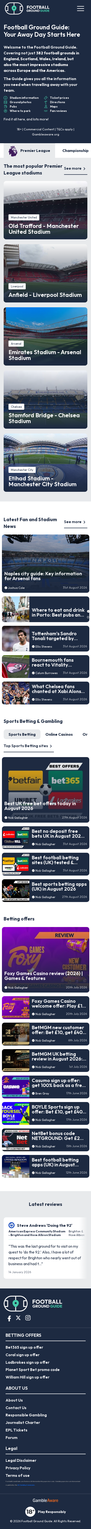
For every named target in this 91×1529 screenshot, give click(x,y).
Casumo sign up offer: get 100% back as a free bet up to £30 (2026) (58, 1083)
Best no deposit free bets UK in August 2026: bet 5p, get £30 (58, 833)
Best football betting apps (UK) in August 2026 (55, 1162)
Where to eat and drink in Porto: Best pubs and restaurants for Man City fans (58, 612)
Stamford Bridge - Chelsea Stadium (44, 418)
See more (73, 168)
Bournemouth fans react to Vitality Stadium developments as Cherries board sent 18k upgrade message (58, 662)
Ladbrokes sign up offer (28, 1362)
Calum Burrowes (46, 673)
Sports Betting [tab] (22, 734)
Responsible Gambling (26, 1414)
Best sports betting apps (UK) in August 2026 (59, 886)
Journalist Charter (23, 1422)
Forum (11, 1437)
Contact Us (16, 1407)
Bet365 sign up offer (24, 1347)
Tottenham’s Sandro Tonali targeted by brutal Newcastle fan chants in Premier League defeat (55, 636)
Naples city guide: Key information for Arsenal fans (43, 576)
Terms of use (18, 1475)
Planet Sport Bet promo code (33, 1369)
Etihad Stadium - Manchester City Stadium (42, 481)
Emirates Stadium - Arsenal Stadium (44, 355)
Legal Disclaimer (21, 1460)
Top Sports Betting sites (26, 745)
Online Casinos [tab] (59, 734)
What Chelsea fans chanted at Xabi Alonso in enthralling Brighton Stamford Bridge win (58, 689)
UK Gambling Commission (26, 1485)
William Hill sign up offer (28, 1377)
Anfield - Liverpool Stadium (45, 295)
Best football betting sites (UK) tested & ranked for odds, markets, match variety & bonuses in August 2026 (58, 860)
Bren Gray (42, 1093)
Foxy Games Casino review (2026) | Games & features (43, 976)
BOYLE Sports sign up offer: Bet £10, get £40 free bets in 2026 (57, 1109)
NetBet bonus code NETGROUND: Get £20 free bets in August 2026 (57, 1136)
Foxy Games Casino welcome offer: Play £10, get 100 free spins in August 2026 (59, 1003)
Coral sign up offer (23, 1354)
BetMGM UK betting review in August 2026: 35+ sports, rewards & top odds (57, 1056)
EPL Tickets (16, 1430)
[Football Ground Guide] (27, 8)
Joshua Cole (16, 588)
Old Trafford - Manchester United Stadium (43, 228)
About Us (14, 1400)
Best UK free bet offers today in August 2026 (40, 806)
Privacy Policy (18, 1467)
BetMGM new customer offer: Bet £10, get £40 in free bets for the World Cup (58, 1030)
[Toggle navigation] (80, 8)
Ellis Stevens (43, 646)
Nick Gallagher (18, 817)
